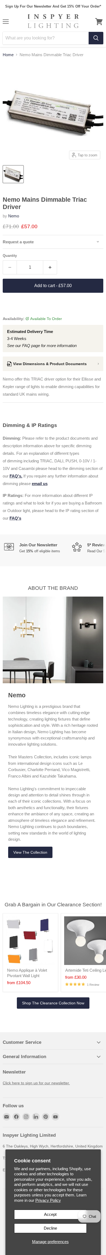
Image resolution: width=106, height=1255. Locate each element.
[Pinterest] (45, 1117)
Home (8, 54)
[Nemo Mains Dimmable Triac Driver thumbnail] (13, 174)
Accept (50, 1214)
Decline (50, 1228)
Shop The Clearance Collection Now (53, 1003)
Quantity (10, 256)
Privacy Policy (48, 1200)
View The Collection (30, 852)
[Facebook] (16, 1117)
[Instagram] (26, 1117)
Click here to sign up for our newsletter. (36, 1083)
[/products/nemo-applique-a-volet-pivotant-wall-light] (30, 940)
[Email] (6, 1117)
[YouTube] (55, 1117)
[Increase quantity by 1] (50, 267)
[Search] (96, 38)
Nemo (13, 216)
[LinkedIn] (36, 1117)
